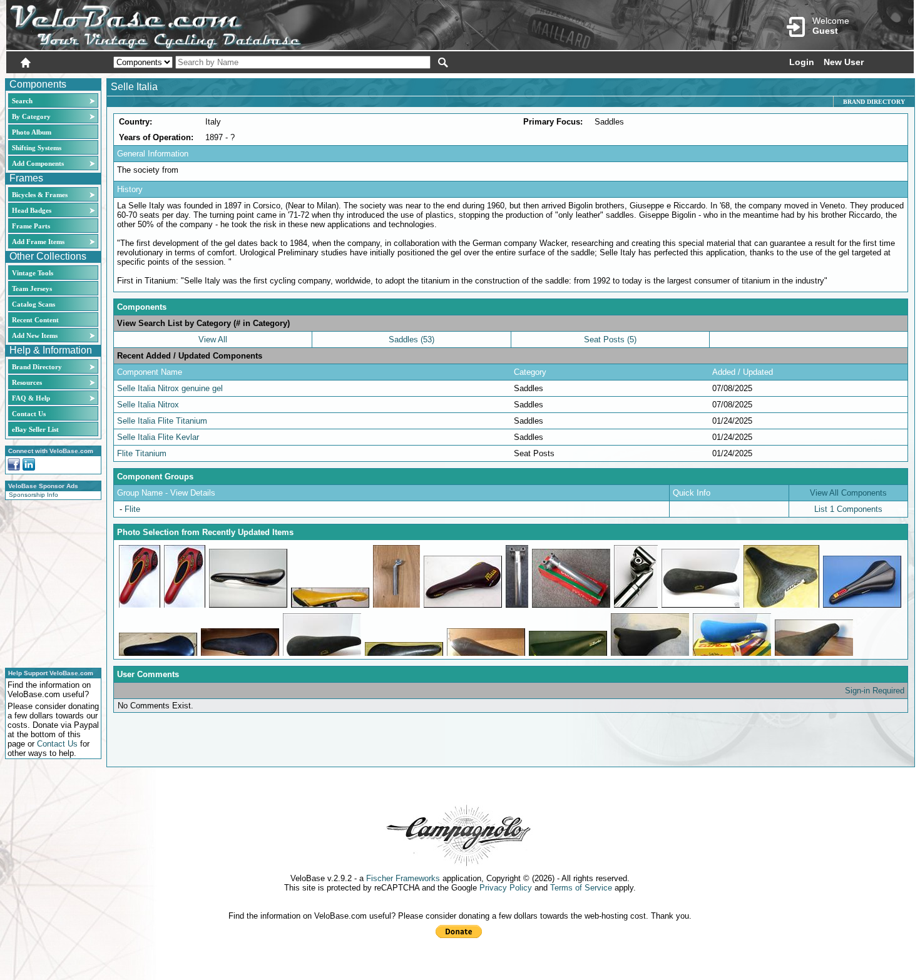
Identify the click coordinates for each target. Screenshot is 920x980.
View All (212, 339)
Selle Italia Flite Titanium (162, 421)
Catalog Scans (33, 304)
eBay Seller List (35, 429)
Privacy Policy (505, 887)
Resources (27, 382)
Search (22, 101)
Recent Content (35, 320)
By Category (31, 116)
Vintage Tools (32, 273)
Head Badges (31, 210)
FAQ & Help (31, 398)
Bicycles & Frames (40, 194)
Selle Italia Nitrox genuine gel (170, 388)
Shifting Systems (36, 147)
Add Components (38, 163)
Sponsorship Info (33, 494)
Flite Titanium (141, 453)
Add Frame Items (38, 241)
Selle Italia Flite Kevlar (158, 437)
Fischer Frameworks (403, 878)
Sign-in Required (874, 690)
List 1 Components (848, 509)
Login (801, 62)
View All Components (848, 493)
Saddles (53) (411, 339)
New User (844, 62)
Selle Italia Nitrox (148, 404)
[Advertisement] (49, 582)
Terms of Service (581, 887)
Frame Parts (31, 226)
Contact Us (29, 413)
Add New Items (35, 335)
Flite (132, 509)
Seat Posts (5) (610, 339)
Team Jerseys (32, 288)
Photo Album (31, 132)
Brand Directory (37, 366)
